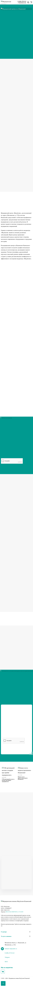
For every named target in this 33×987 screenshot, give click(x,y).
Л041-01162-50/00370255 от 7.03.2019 (14, 912)
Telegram (7, 957)
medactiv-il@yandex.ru (11, 948)
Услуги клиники (6, 936)
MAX (6, 961)
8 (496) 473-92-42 (22, 1)
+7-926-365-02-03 (22, 2)
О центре (4, 932)
